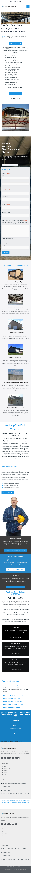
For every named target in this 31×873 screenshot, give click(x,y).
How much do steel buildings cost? (13, 695)
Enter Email (4, 191)
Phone (6, 204)
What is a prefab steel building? (12, 707)
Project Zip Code (6, 212)
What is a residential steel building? (13, 704)
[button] (15, 2)
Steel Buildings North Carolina (14, 802)
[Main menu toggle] (28, 6)
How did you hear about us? (11, 243)
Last (3, 181)
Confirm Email (5, 196)
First (3, 175)
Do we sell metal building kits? (12, 698)
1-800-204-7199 (15, 736)
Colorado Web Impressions (19, 869)
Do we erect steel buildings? (11, 685)
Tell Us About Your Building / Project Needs (14, 220)
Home (3, 36)
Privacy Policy (8, 869)
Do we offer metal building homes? (13, 701)
